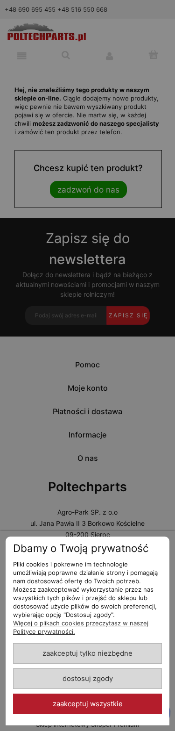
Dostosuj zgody (88, 678)
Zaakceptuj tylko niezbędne (87, 653)
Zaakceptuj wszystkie (88, 704)
